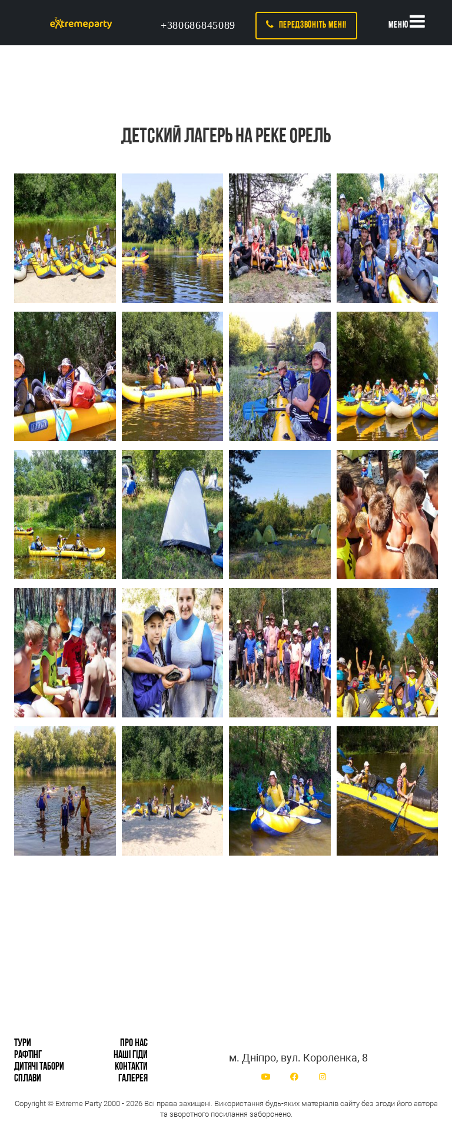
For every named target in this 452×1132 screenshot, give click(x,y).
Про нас (134, 1043)
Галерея (133, 1079)
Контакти (131, 1067)
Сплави (27, 1079)
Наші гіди (131, 1055)
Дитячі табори (39, 1067)
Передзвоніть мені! (310, 25)
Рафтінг (28, 1055)
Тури (22, 1043)
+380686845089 (198, 25)
